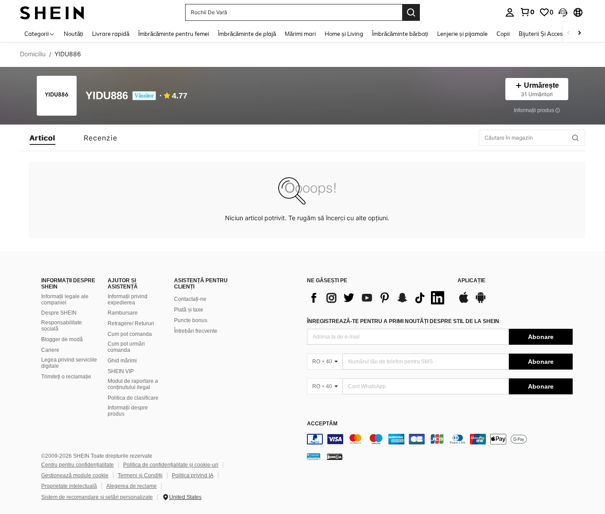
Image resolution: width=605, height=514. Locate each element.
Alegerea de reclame (131, 486)
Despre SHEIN (59, 313)
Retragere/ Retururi (131, 323)
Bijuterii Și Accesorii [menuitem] (544, 33)
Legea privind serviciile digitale (69, 363)
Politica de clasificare (133, 398)
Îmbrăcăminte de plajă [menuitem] (247, 33)
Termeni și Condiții (140, 475)
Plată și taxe (188, 310)
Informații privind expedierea (127, 299)
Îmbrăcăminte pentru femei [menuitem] (173, 33)
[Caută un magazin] (575, 138)
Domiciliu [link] (33, 54)
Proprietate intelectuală (69, 486)
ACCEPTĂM (322, 424)
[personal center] (509, 12)
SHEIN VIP (121, 371)
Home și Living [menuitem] (344, 33)
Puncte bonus (190, 320)
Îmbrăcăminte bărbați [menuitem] (400, 33)
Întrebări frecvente (195, 331)
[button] (563, 12)
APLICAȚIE (471, 281)
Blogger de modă (62, 339)
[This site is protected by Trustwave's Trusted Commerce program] (313, 456)
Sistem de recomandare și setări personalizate (97, 497)
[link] (527, 12)
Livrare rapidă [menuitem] (110, 33)
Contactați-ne (190, 299)
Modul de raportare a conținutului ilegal (133, 384)
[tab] (42, 137)
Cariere (50, 350)
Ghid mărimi (122, 361)
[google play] (480, 302)
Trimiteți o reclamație (66, 377)
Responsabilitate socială (61, 325)
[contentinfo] (440, 439)
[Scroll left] (569, 33)
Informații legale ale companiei (65, 299)
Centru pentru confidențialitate (77, 465)
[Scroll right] (579, 33)
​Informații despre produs (128, 411)
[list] (378, 297)
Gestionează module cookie (75, 475)
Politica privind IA (192, 475)
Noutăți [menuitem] (73, 33)
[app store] (464, 302)
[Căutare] (411, 12)
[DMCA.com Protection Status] (334, 456)
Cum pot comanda (130, 334)
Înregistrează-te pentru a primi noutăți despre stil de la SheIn (403, 321)
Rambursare (123, 313)
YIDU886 (106, 95)
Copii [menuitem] (503, 33)
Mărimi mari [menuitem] (300, 33)
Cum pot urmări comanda (126, 347)
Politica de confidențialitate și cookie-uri (170, 465)
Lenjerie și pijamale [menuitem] (462, 33)
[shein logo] (52, 12)
